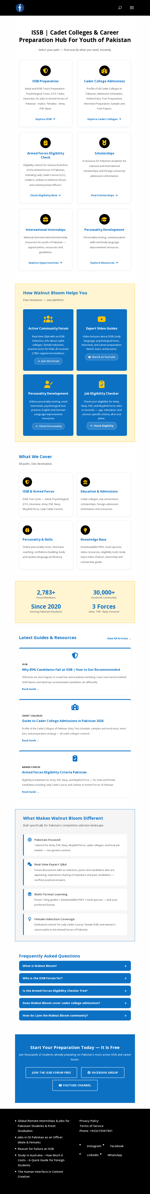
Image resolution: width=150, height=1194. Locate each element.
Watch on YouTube (103, 357)
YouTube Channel (76, 1085)
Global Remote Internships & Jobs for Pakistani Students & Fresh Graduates (44, 1126)
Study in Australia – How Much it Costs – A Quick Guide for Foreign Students (41, 1160)
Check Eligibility (104, 425)
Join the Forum (50, 361)
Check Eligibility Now (44, 195)
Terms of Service (91, 1126)
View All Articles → (119, 638)
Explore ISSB (44, 119)
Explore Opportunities (44, 262)
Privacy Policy (89, 1121)
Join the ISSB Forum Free (51, 1072)
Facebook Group (104, 1072)
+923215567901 (101, 1131)
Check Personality (50, 426)
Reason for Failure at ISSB (36, 1149)
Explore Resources (102, 262)
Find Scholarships (103, 195)
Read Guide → (30, 689)
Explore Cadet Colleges (103, 119)
